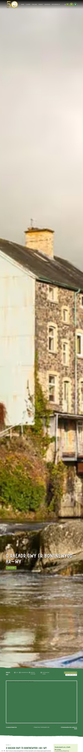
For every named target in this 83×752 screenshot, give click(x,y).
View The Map (11, 567)
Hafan (22, 4)
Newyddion (47, 4)
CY (2, 750)
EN (4, 750)
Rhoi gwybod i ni (56, 4)
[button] (75, 4)
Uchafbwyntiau (24, 672)
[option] (4, 750)
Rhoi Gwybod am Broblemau (70, 672)
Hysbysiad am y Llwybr (45, 673)
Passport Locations (33, 673)
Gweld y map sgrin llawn (71, 674)
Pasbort (41, 4)
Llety (17, 672)
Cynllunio (34, 4)
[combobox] (2, 750)
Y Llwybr (28, 4)
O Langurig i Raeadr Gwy (11, 727)
